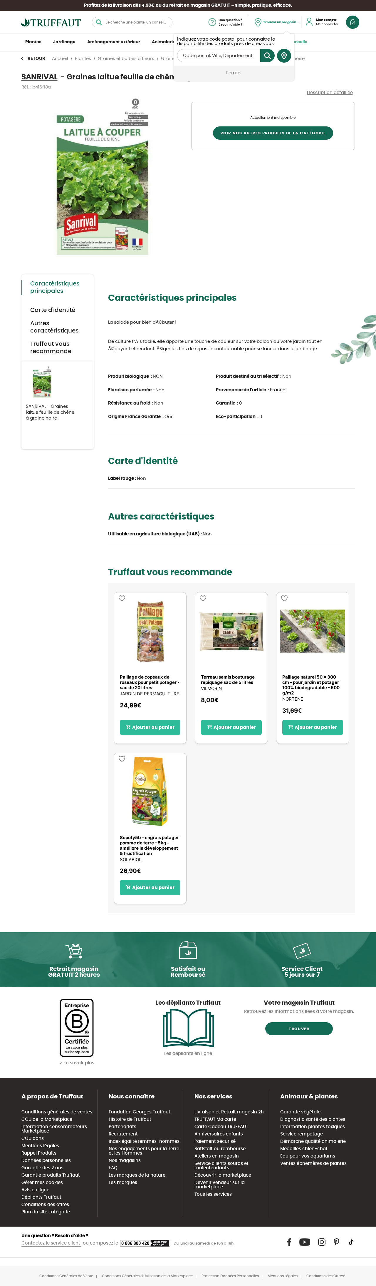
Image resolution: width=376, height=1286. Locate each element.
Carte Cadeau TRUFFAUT (221, 1127)
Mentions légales (40, 1146)
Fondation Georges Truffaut (139, 1112)
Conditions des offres (45, 1205)
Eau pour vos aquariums (307, 1156)
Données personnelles (46, 1160)
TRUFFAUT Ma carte (215, 1119)
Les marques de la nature (137, 1175)
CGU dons (32, 1138)
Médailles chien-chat (304, 1149)
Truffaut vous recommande (50, 347)
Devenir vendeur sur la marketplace (219, 1184)
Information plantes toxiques (312, 1127)
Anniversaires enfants (218, 1134)
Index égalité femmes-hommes (144, 1141)
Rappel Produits (38, 1153)
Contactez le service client (51, 1243)
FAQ (113, 1168)
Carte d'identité (52, 310)
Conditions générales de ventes (56, 1112)
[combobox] (132, 22)
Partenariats (122, 1127)
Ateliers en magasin (216, 1156)
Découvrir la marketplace (222, 1175)
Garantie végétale (300, 1112)
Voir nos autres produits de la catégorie (273, 133)
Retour (36, 58)
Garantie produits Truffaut (50, 1175)
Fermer (234, 73)
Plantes (33, 42)
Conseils (298, 42)
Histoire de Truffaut (130, 1119)
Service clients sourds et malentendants (221, 1165)
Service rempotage (301, 1134)
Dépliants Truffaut (41, 1197)
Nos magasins (125, 1160)
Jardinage (64, 42)
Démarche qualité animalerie (313, 1141)
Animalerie (163, 42)
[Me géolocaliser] (284, 56)
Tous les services (213, 1194)
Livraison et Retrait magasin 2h (229, 1112)
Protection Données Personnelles (230, 1276)
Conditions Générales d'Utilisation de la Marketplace (147, 1276)
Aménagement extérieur (113, 42)
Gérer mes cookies (42, 1182)
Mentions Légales (283, 1276)
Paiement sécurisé (215, 1141)
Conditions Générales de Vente (66, 1276)
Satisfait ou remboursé (220, 1149)
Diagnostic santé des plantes (312, 1119)
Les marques (123, 1182)
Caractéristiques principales (55, 287)
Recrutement (123, 1134)
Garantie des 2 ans (42, 1168)
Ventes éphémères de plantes (313, 1163)
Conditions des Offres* (325, 1276)
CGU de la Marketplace (46, 1119)
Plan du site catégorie (45, 1212)
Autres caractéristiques (54, 327)
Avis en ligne (35, 1190)
